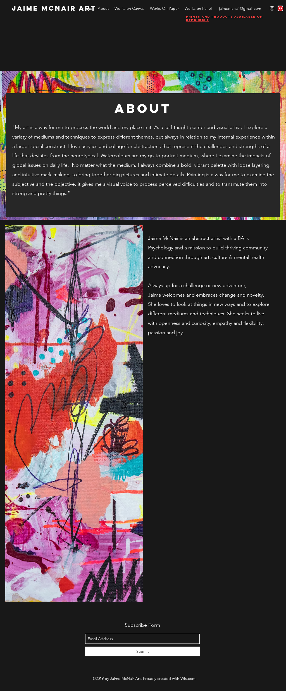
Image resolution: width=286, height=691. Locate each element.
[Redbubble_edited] (280, 8)
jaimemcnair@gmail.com (240, 8)
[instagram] (272, 8)
